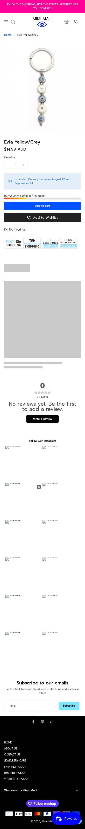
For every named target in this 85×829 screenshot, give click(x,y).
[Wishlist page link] (76, 21)
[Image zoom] (42, 88)
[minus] (8, 164)
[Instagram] (42, 721)
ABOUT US (10, 748)
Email (13, 706)
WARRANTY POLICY (16, 779)
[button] (42, 206)
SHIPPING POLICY (15, 767)
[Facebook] (33, 721)
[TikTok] (51, 721)
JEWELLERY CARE (15, 760)
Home (8, 35)
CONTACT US (12, 754)
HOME (8, 742)
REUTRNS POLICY (15, 773)
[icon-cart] (66, 21)
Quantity (9, 157)
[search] (12, 21)
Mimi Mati (48, 821)
